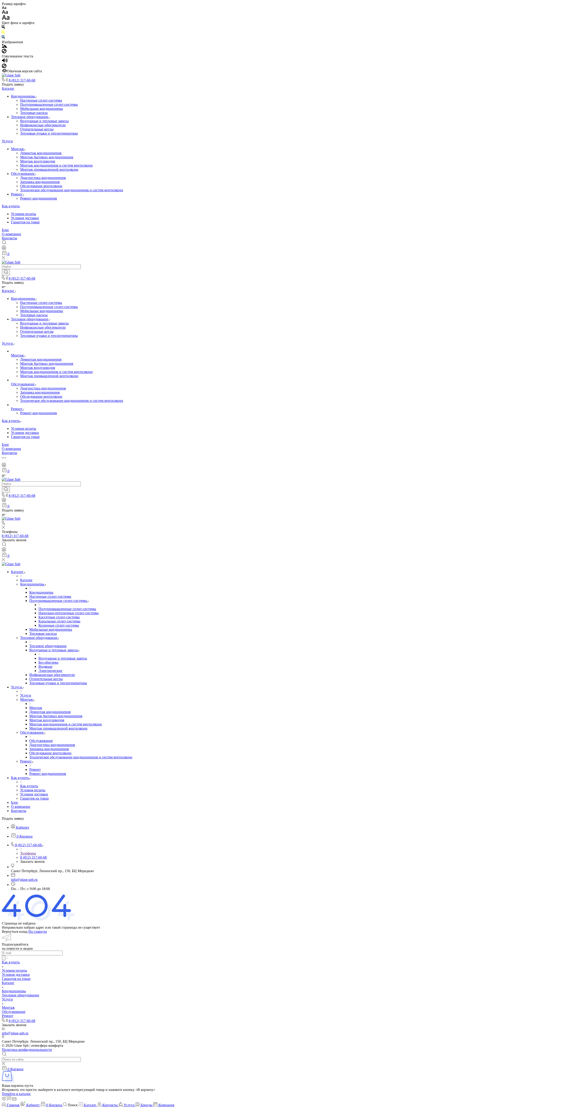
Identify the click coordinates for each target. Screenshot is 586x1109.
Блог (5, 230)
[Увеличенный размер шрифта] (6, 19)
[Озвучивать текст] (5, 61)
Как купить (11, 206)
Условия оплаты (23, 214)
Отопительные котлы (37, 129)
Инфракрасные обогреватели (43, 125)
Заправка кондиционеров (40, 182)
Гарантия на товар (25, 222)
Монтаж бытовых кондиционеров (46, 157)
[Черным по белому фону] (3, 28)
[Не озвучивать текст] (4, 67)
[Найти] (6, 272)
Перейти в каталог (16, 1094)
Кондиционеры (23, 96)
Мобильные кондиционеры (41, 109)
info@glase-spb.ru (24, 880)
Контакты (9, 238)
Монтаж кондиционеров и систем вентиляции (56, 165)
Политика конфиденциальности (27, 1050)
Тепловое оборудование (30, 117)
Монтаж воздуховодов (37, 161)
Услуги (7, 141)
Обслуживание (23, 174)
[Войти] (4, 249)
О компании (11, 234)
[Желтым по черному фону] (3, 33)
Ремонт (17, 194)
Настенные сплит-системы (41, 100)
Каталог (8, 88)
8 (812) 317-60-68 (22, 80)
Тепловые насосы (34, 113)
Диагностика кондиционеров (43, 178)
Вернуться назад (14, 931)
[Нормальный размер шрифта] (5, 13)
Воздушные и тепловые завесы (44, 121)
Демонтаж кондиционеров (41, 153)
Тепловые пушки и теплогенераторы (49, 133)
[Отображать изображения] (4, 47)
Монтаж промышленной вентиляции (49, 169)
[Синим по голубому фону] (3, 38)
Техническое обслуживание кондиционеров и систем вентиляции (71, 190)
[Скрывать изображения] (4, 52)
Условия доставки (25, 218)
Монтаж (18, 149)
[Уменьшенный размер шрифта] (4, 8)
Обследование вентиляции (41, 186)
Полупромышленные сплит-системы (49, 104)
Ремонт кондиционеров (38, 198)
